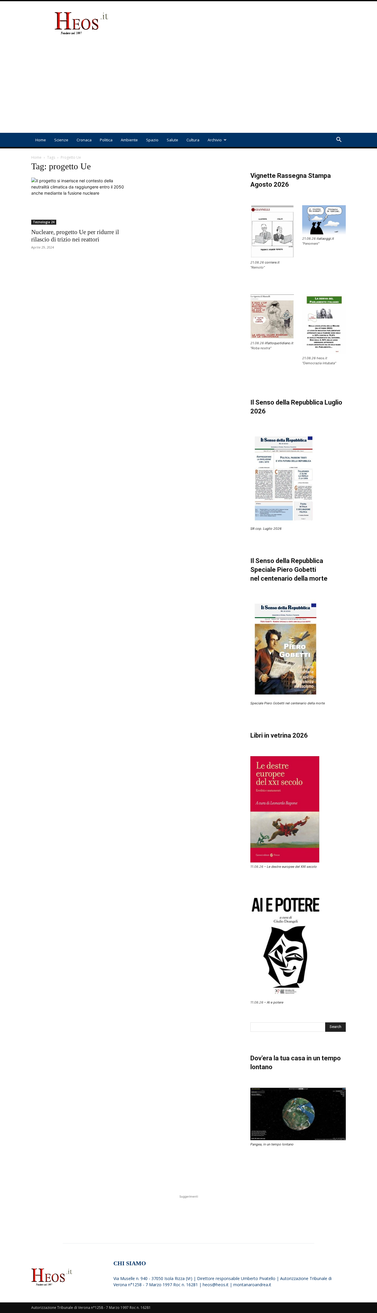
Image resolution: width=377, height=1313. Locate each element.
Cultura (192, 140)
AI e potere (275, 1002)
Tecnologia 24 (43, 222)
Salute (172, 140)
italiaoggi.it (325, 238)
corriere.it (272, 262)
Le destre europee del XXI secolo (292, 867)
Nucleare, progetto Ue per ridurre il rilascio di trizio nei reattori (75, 236)
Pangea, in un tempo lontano (272, 1144)
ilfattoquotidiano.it (279, 343)
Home (40, 140)
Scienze (61, 140)
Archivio (215, 140)
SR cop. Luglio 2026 (266, 528)
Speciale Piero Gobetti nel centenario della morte (287, 703)
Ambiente (129, 140)
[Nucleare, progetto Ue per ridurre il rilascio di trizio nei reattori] (79, 201)
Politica (106, 140)
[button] (339, 140)
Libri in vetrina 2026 (279, 735)
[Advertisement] (238, 23)
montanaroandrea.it (252, 1284)
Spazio (152, 140)
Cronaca (84, 140)
